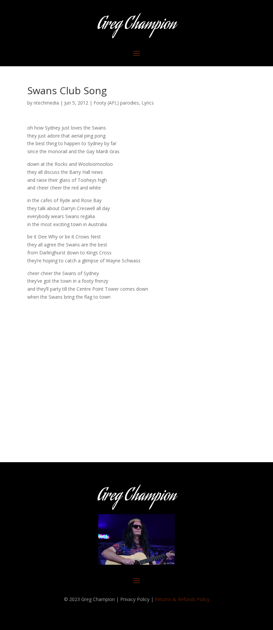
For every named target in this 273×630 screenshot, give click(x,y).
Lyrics (147, 103)
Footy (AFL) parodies (116, 103)
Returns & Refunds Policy (182, 599)
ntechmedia (46, 103)
